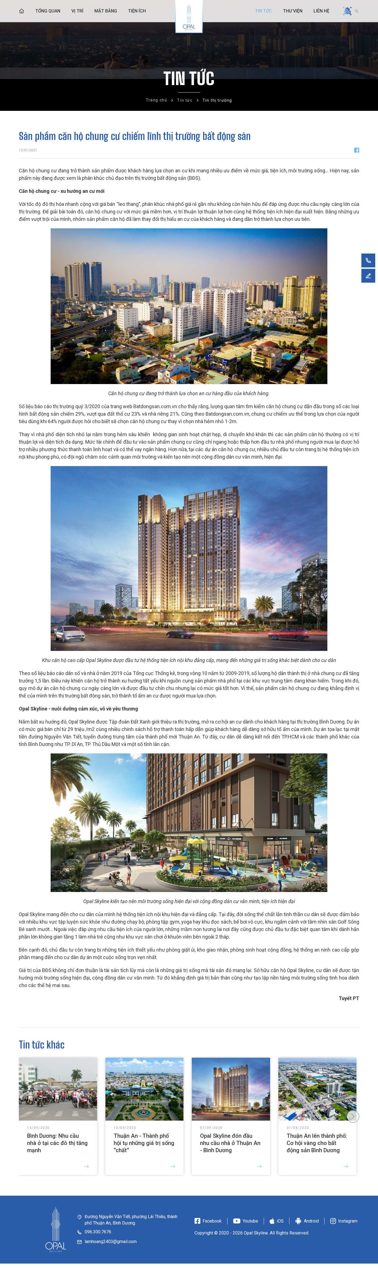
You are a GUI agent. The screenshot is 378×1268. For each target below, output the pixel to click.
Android (311, 1221)
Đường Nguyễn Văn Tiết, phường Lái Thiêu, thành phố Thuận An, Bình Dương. (131, 1219)
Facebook (212, 1221)
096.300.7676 (98, 1231)
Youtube (250, 1221)
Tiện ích (137, 11)
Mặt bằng (105, 11)
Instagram (348, 1221)
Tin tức (263, 11)
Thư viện (292, 11)
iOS (280, 1221)
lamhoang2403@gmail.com (111, 1241)
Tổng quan (47, 11)
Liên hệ (321, 11)
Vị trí (77, 11)
